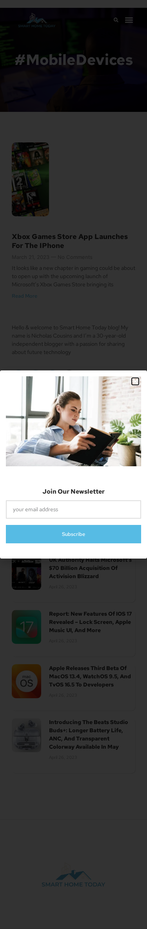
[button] (135, 381)
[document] (73, 464)
